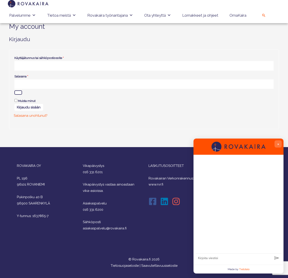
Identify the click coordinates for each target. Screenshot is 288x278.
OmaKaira (238, 15)
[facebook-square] (153, 201)
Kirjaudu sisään (28, 107)
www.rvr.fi (155, 184)
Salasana (27, 75)
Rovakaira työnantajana (107, 15)
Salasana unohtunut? (30, 116)
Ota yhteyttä (155, 15)
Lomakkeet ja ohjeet (200, 15)
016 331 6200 (93, 210)
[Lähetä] (276, 258)
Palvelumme (20, 15)
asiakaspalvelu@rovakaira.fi (105, 228)
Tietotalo (244, 269)
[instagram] (177, 201)
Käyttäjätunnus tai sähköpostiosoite (45, 57)
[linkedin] (165, 201)
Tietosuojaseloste (125, 266)
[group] (238, 205)
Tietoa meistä (59, 15)
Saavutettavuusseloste (159, 266)
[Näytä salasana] (18, 92)
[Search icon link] (264, 15)
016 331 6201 (93, 172)
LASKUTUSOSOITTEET (166, 166)
